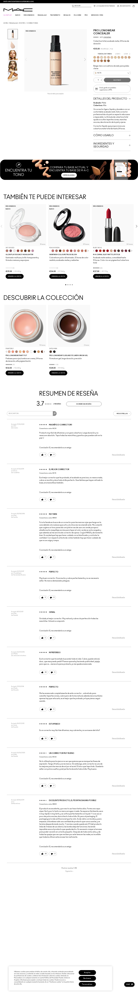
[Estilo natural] (111, 250)
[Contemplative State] (38, 351)
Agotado (117, 80)
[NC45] (94, 60)
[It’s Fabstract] (42, 351)
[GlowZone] (25, 250)
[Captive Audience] (126, 250)
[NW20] (108, 57)
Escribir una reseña (83, 404)
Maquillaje (13, 23)
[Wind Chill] (14, 250)
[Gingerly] (85, 250)
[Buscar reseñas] (55, 413)
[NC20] (105, 57)
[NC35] (119, 57)
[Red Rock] (107, 250)
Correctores (32, 23)
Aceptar (87, 972)
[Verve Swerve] (115, 250)
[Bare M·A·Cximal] (118, 250)
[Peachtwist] (82, 250)
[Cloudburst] (21, 250)
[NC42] (125, 57)
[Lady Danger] (100, 250)
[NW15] (112, 57)
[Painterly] (9, 351)
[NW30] (98, 57)
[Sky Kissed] (7, 250)
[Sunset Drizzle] (10, 250)
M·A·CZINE (77, 15)
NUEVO (17, 15)
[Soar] (122, 250)
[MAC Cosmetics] (18, 9)
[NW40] (98, 60)
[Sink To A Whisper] (31, 351)
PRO (86, 15)
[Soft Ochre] (20, 351)
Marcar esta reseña (118, 454)
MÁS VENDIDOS (29, 15)
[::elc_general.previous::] (50, 251)
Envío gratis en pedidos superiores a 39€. (18, 1)
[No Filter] (71, 250)
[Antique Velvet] (60, 250)
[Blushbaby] (74, 250)
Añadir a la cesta (14, 276)
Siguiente (69, 871)
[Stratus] (32, 250)
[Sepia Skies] (29, 250)
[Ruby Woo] (96, 250)
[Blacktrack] (54, 351)
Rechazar (87, 978)
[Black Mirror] (34, 351)
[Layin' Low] (23, 351)
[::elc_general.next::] (87, 251)
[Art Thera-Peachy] (12, 351)
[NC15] (101, 57)
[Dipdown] (50, 351)
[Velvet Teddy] (56, 250)
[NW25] (122, 57)
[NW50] (108, 60)
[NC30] (115, 57)
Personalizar (87, 984)
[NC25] (94, 57)
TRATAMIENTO (55, 15)
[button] (129, 984)
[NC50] (105, 60)
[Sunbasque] (78, 250)
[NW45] (101, 60)
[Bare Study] (27, 351)
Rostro (22, 23)
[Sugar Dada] (104, 250)
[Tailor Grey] (16, 351)
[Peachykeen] (52, 250)
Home (5, 23)
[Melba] (63, 250)
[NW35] (129, 57)
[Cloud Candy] (18, 250)
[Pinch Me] (67, 250)
